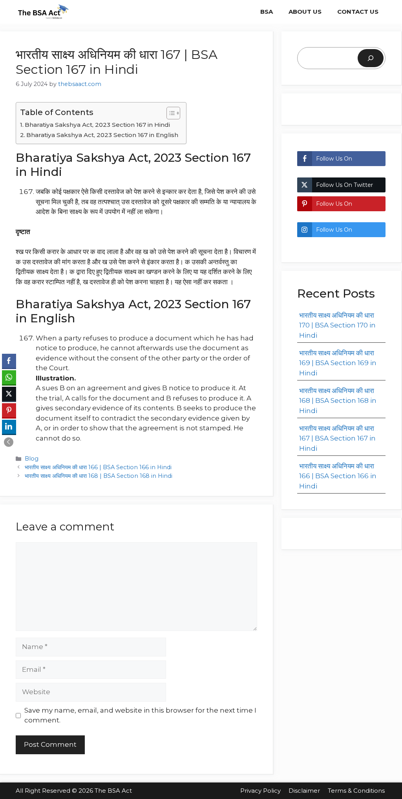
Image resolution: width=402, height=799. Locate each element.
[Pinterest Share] (9, 410)
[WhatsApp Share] (9, 377)
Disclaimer (304, 790)
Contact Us (357, 11)
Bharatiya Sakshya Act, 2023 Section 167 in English (102, 135)
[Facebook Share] (9, 361)
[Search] (371, 58)
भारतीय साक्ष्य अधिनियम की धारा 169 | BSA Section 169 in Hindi (337, 363)
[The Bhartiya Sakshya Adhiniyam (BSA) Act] (43, 12)
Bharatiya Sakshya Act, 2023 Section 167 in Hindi (97, 124)
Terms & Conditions (357, 790)
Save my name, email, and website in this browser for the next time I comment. (140, 715)
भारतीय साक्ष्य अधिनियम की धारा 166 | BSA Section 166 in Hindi (98, 467)
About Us (305, 11)
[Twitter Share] (9, 394)
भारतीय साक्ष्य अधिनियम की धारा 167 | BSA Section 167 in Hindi (337, 438)
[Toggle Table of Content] (169, 113)
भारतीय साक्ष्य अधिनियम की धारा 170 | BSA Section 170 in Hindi (337, 325)
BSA (266, 11)
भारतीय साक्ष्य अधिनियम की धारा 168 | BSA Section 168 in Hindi (98, 475)
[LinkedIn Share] (9, 427)
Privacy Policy (260, 790)
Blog (31, 458)
